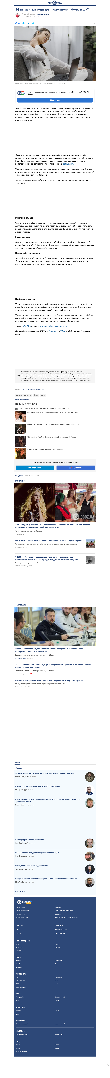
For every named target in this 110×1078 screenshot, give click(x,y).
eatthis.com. (68, 164)
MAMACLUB (59, 1034)
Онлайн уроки (20, 980)
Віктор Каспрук (21, 790)
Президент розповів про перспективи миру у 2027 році (34, 655)
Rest (17, 762)
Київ (17, 944)
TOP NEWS (20, 604)
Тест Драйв (20, 997)
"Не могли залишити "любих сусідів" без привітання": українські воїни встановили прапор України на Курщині (53, 666)
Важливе (20, 480)
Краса (18, 1048)
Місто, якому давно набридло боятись (31, 866)
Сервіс (57, 1000)
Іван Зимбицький (21, 843)
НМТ (56, 984)
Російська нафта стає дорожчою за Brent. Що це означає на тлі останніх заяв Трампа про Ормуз (48, 800)
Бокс (56, 964)
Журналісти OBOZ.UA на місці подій (66, 917)
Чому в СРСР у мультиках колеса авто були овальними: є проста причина (49, 541)
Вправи (42, 395)
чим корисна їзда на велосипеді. (53, 326)
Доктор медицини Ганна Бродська (33, 389)
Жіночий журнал (21, 1051)
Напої (57, 1011)
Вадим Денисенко (22, 805)
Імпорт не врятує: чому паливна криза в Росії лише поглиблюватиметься (46, 879)
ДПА (56, 980)
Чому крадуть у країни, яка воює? (29, 840)
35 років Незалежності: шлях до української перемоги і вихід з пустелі (44, 773)
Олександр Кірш (21, 869)
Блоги (18, 933)
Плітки (57, 1045)
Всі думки (19, 892)
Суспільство (60, 933)
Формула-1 (19, 967)
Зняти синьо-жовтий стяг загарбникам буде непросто (34, 671)
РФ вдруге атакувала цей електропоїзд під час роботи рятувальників (40, 684)
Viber (62, 331)
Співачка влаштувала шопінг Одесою (28, 531)
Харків (57, 944)
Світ (18, 929)
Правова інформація (22, 910)
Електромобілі (60, 997)
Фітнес (36, 395)
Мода (57, 1048)
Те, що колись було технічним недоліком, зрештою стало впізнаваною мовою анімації (46, 544)
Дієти (18, 1014)
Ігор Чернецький (21, 856)
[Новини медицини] (19, 475)
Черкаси (18, 951)
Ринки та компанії (21, 1024)
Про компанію (20, 907)
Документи (58, 914)
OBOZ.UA (26, 326)
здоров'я (19, 395)
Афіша (18, 1045)
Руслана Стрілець (28, 14)
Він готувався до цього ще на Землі (28, 563)
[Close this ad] (108, 1065)
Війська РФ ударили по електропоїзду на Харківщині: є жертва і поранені (49, 680)
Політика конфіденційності (64, 910)
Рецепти (18, 1011)
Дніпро (57, 947)
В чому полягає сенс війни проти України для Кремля (37, 786)
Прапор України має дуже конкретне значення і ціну (37, 853)
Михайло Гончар (21, 882)
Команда (58, 907)
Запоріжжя (19, 947)
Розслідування (61, 929)
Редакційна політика (22, 399)
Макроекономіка (60, 1024)
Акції (17, 1000)
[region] (55, 137)
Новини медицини (43, 14)
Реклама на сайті (21, 914)
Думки (18, 768)
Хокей (18, 964)
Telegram (53, 331)
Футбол (18, 960)
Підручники (58, 977)
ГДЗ (17, 977)
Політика (59, 925)
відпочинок (27, 395)
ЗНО (17, 984)
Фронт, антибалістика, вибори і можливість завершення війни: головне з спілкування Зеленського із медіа (49, 650)
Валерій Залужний (22, 777)
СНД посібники (21, 987)
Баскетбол (58, 960)
